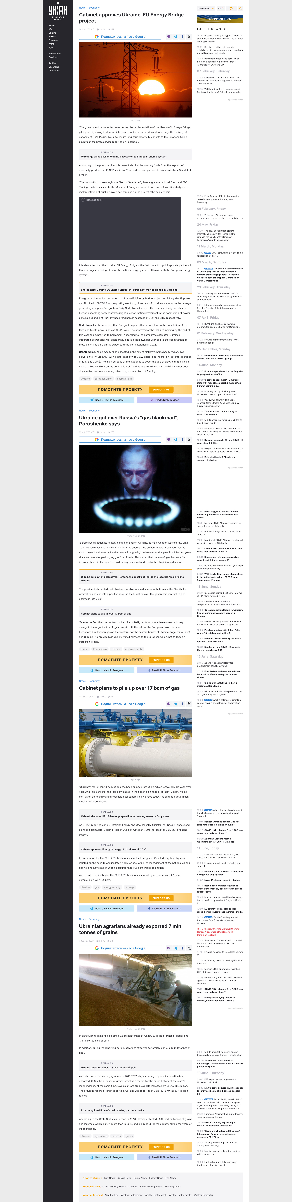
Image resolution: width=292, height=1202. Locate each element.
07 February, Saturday (213, 71)
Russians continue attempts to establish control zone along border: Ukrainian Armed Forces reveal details (220, 50)
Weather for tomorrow (132, 1195)
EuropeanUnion (103, 378)
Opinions (53, 57)
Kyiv (51, 47)
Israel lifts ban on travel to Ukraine (222, 880)
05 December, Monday (214, 349)
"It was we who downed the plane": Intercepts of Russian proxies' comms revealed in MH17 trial (218, 1134)
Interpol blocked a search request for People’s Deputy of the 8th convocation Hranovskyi (219, 308)
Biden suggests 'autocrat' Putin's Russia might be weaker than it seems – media (217, 514)
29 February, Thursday (213, 287)
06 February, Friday (211, 209)
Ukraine (52, 33)
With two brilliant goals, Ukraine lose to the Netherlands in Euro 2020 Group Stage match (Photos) (220, 577)
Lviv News (170, 1178)
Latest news (209, 29)
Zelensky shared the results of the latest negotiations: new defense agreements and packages (219, 296)
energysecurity (133, 649)
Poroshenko (100, 649)
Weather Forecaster (203, 1195)
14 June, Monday (209, 365)
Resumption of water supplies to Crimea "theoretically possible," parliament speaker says (219, 888)
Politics (52, 36)
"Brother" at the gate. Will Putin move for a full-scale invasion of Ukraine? (217, 920)
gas (97, 887)
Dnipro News (140, 1178)
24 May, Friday (208, 224)
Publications (55, 53)
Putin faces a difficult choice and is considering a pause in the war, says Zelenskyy (218, 199)
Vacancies (54, 67)
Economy (53, 40)
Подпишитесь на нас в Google (123, 36)
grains (129, 1136)
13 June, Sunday (209, 586)
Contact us (54, 70)
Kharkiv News (156, 1178)
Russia (84, 649)
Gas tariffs (132, 1186)
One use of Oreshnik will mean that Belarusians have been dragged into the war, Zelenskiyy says (219, 80)
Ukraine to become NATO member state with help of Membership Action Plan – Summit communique (219, 382)
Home (51, 25)
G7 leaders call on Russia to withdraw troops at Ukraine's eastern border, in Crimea (220, 613)
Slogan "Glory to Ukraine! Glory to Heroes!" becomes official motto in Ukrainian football (218, 931)
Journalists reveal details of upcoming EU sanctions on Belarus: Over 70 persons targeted (220, 1063)
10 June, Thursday (210, 1073)
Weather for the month (180, 1195)
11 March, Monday (210, 246)
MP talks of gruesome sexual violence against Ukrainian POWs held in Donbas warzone (219, 980)
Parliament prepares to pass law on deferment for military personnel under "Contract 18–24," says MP (218, 61)
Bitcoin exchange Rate (151, 1186)
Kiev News (109, 1178)
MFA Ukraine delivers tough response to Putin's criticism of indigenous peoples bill (220, 1090)
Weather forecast (93, 1195)
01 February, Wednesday (215, 333)
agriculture (101, 1136)
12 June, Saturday (210, 656)
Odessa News (124, 1178)
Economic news (92, 1186)
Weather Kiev (111, 1195)
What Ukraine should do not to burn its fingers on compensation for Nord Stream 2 (220, 813)
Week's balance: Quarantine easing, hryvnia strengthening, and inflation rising (219, 703)
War (51, 29)
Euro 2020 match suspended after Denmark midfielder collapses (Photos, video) (218, 674)
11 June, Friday (208, 848)
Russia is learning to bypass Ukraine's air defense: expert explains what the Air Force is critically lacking (220, 38)
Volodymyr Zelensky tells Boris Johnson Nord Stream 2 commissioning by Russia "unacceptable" (218, 403)
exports (116, 1136)
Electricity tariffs (173, 1186)
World (51, 44)
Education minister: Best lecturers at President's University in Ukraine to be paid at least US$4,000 (219, 431)
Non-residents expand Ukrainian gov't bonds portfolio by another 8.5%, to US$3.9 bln (219, 900)
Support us (220, 19)
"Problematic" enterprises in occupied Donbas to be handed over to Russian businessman (219, 943)
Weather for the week (155, 1195)
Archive (52, 63)
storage (129, 887)
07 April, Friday (208, 317)
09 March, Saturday (211, 262)
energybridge (124, 378)
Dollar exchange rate (114, 1186)
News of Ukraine (92, 1178)
